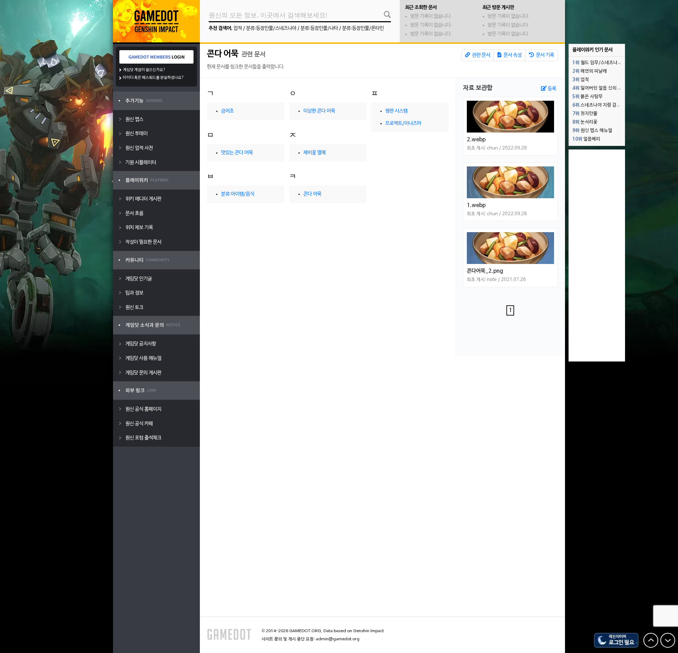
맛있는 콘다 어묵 (237, 152)
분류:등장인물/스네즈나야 (271, 28)
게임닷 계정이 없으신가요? (144, 70)
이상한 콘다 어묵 (319, 111)
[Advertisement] (597, 255)
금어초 (227, 111)
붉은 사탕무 (587, 96)
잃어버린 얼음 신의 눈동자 (598, 88)
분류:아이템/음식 (237, 194)
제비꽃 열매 (314, 152)
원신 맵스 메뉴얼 (592, 130)
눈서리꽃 (584, 122)
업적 (237, 28)
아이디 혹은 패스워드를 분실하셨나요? (153, 78)
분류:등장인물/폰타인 (363, 28)
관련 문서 (480, 55)
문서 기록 (544, 55)
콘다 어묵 (222, 54)
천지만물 (584, 113)
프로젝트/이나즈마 (403, 123)
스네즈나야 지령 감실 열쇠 (598, 105)
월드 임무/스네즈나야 (597, 62)
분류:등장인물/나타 (319, 28)
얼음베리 (586, 139)
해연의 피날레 (589, 71)
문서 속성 (512, 55)
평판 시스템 (396, 111)
